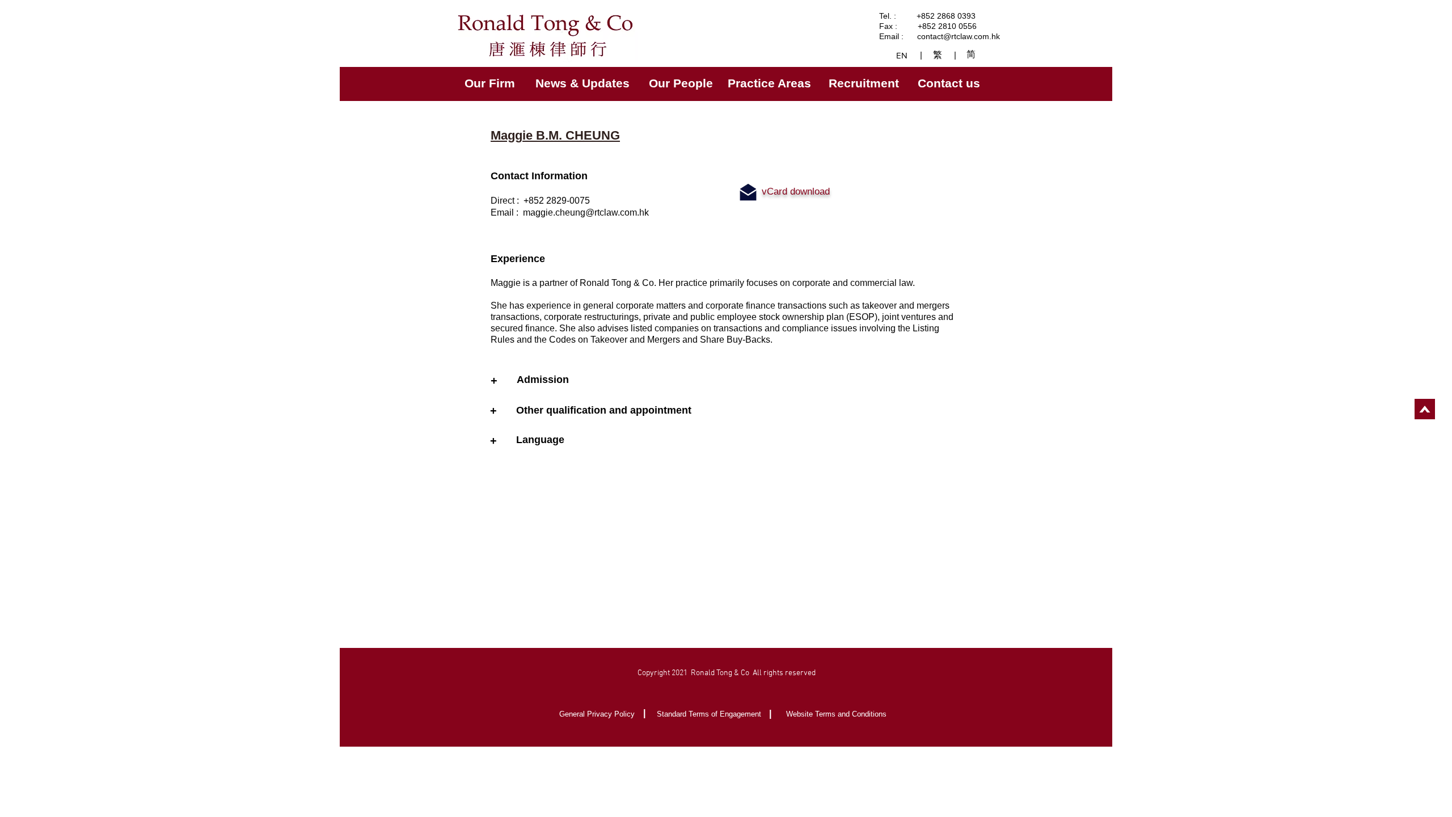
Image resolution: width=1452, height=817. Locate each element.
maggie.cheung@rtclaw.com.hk (586, 212)
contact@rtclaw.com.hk (958, 36)
